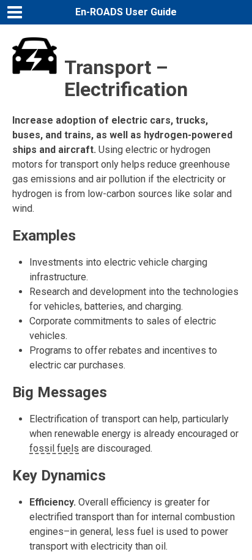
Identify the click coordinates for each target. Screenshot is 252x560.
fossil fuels (54, 448)
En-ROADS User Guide (126, 12)
